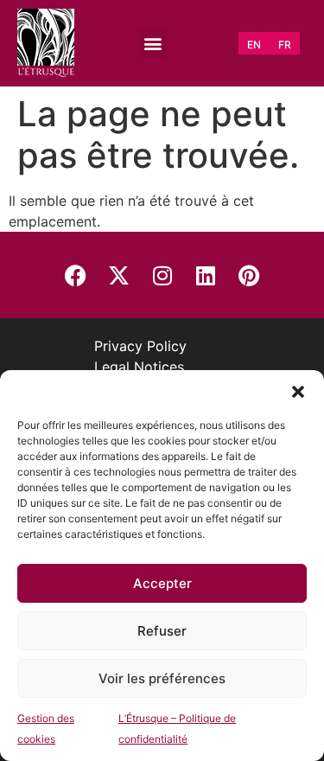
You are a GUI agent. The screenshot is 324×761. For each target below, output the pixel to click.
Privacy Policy (140, 346)
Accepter (162, 583)
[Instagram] (162, 275)
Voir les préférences (162, 678)
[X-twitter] (119, 275)
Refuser (162, 631)
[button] (298, 391)
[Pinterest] (248, 275)
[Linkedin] (205, 275)
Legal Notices (139, 366)
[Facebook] (76, 275)
